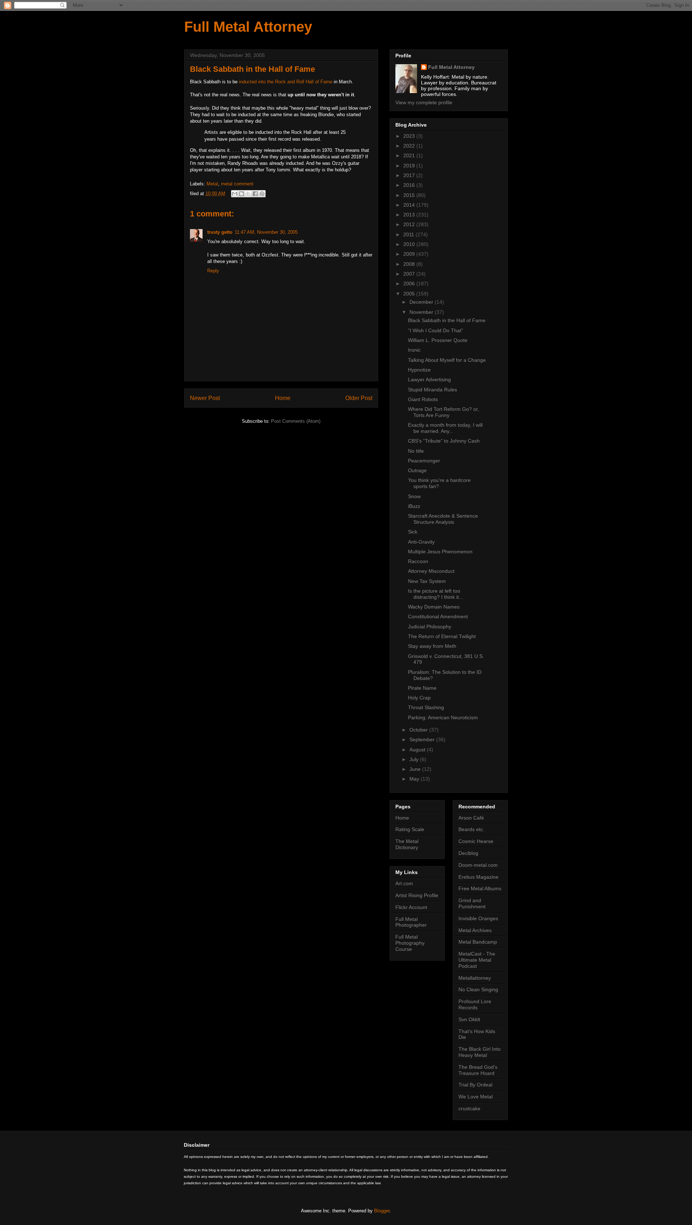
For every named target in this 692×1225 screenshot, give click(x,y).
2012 (409, 224)
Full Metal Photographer (411, 922)
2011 (409, 234)
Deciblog (468, 853)
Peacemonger (424, 461)
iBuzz (414, 506)
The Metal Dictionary (406, 844)
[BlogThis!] (241, 193)
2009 (409, 254)
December (422, 302)
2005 (409, 294)
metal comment (237, 183)
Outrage (417, 470)
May (415, 779)
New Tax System (427, 581)
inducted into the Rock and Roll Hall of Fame (285, 81)
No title (416, 451)
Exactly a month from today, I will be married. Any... (445, 428)
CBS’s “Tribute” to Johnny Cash (444, 441)
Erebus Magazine (478, 877)
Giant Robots (423, 399)
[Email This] (234, 193)
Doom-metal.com (478, 865)
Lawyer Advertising (429, 379)
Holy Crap (419, 698)
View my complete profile (423, 102)
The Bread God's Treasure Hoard (477, 1070)
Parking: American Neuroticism (443, 717)
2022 (409, 146)
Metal (212, 183)
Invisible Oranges (478, 918)
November (422, 312)
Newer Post (205, 398)
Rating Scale (409, 829)
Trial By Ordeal (475, 1085)
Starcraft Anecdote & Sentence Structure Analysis (443, 519)
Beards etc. (471, 829)
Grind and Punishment (471, 903)
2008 (409, 264)
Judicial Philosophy (429, 626)
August (418, 749)
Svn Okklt (469, 1019)
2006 (409, 283)
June (415, 769)
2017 (409, 175)
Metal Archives (475, 930)
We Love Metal (475, 1096)
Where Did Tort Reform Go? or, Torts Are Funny (443, 412)
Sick (412, 532)
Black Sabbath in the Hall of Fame (446, 320)
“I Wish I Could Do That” (435, 330)
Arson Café (471, 818)
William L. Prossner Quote (437, 340)
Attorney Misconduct (431, 571)
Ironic (414, 350)
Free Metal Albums (479, 888)
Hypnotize (419, 370)
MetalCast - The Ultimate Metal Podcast (476, 960)
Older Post (358, 398)
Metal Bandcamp (477, 942)
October (419, 730)
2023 (409, 136)
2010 (409, 244)
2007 (409, 274)
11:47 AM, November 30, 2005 (266, 232)
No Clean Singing (478, 989)
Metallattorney (474, 978)
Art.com (404, 883)
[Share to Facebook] (255, 193)
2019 (409, 165)
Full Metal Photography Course (410, 943)
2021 (409, 155)
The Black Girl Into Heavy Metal (479, 1052)
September (422, 739)
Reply (213, 270)
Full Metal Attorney (248, 27)
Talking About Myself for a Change (447, 360)
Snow (414, 496)
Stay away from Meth (432, 646)
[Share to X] (248, 193)
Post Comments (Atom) (295, 421)
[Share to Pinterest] (262, 193)
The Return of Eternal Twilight (442, 636)
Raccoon (418, 561)
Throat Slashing (426, 707)
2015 (409, 195)
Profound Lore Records (474, 1004)
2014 (409, 205)
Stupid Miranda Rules (432, 389)
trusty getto (219, 232)
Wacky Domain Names (434, 607)
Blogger (382, 1210)
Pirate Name (422, 688)
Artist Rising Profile (416, 895)
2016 (409, 185)
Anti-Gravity (421, 542)
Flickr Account (411, 907)
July (414, 759)
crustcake (469, 1108)
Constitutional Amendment (438, 616)
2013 (409, 215)
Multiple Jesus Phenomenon (440, 551)
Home (282, 398)
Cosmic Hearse (475, 841)
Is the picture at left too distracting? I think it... (435, 594)
